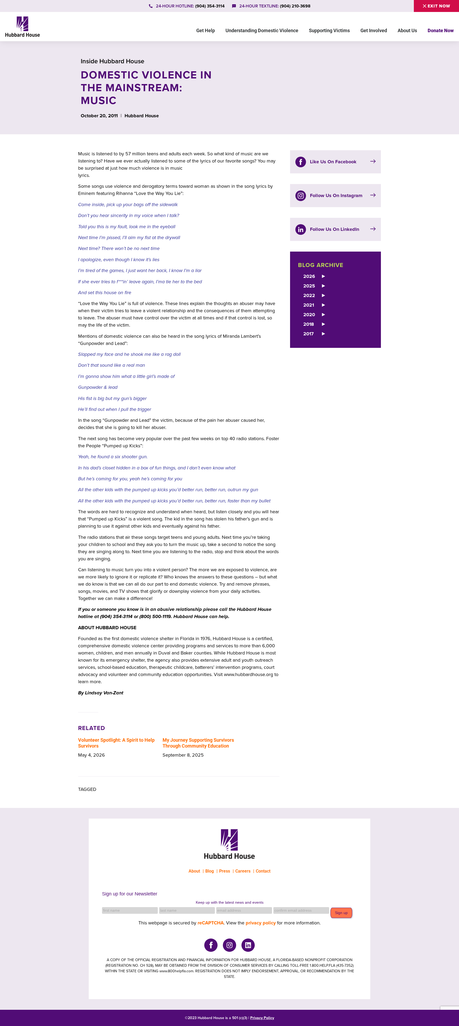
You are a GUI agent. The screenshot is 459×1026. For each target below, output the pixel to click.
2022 (309, 295)
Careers (242, 871)
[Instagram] (229, 945)
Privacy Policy (262, 1018)
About (194, 871)
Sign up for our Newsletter (129, 893)
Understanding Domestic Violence (262, 30)
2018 (308, 324)
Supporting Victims (329, 30)
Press (224, 871)
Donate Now (441, 30)
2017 (308, 333)
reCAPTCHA (211, 922)
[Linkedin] (248, 945)
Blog (209, 871)
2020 (309, 314)
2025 (309, 285)
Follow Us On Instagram (336, 195)
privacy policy (261, 922)
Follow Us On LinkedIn (334, 229)
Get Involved (373, 30)
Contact (263, 871)
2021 (308, 305)
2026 (309, 276)
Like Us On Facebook (333, 161)
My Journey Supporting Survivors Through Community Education (198, 743)
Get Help (205, 30)
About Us (407, 30)
